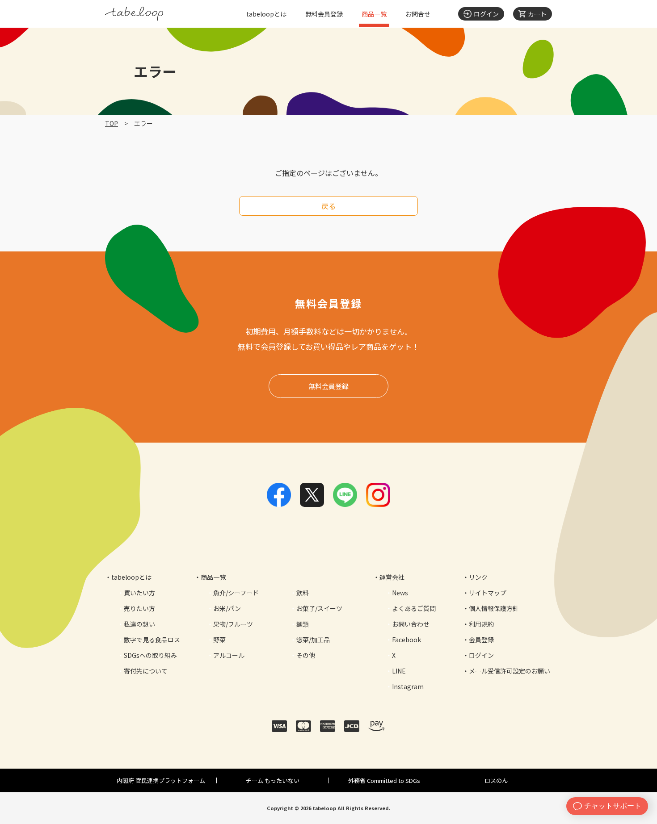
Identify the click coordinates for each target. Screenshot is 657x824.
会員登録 (481, 639)
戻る (328, 206)
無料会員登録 (324, 13)
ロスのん (496, 780)
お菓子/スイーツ (319, 608)
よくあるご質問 (414, 608)
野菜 (219, 639)
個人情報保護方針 (494, 608)
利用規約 (481, 624)
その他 (305, 655)
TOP (111, 123)
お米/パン (227, 608)
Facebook (406, 639)
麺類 (302, 623)
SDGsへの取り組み (150, 655)
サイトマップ (487, 593)
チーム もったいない (272, 780)
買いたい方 (139, 592)
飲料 (302, 592)
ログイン (481, 655)
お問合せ (417, 13)
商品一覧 (374, 13)
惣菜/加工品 (313, 639)
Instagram (408, 686)
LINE (399, 670)
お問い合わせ (411, 623)
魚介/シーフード (236, 592)
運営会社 (391, 577)
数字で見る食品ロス (152, 639)
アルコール (228, 655)
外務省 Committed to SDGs (384, 780)
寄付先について (146, 670)
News (400, 592)
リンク (478, 577)
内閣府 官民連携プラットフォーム (161, 780)
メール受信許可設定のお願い (509, 671)
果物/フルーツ (233, 623)
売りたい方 (139, 608)
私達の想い (139, 623)
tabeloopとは (266, 13)
